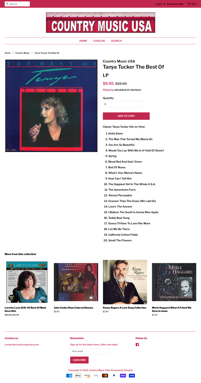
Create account (175, 4)
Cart (194, 4)
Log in (159, 4)
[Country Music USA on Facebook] (137, 345)
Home (83, 40)
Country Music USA (99, 370)
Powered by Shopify (122, 370)
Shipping (108, 89)
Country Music (22, 53)
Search (116, 40)
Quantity (108, 98)
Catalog (99, 40)
